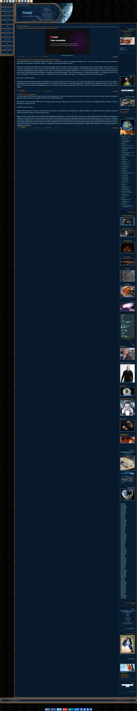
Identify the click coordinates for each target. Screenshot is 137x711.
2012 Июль (123, 503)
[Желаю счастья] (126, 633)
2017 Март (123, 565)
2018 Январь (123, 575)
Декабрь (25, 25)
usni (35, 56)
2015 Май (123, 544)
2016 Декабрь (123, 562)
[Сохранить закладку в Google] (7, 1)
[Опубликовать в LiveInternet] (10, 1)
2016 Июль (123, 557)
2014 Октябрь (123, 535)
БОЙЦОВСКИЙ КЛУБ (125, 191)
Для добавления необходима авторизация (127, 338)
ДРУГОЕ (123, 196)
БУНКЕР (127, 268)
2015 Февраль (123, 540)
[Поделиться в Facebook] (4, 1)
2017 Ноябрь (123, 572)
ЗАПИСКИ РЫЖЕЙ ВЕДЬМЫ (127, 206)
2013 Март (123, 513)
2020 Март (123, 587)
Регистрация (46, 19)
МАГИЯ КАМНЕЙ (124, 189)
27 (129, 480)
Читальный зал (127, 240)
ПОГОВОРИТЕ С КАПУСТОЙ (127, 152)
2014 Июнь (123, 531)
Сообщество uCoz (125, 675)
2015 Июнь (123, 545)
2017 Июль (123, 569)
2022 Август (123, 594)
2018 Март (123, 577)
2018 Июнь (123, 579)
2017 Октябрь (123, 571)
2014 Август (123, 533)
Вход (51, 19)
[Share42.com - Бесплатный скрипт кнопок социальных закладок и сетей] (31, 1)
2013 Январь (123, 510)
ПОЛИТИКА (23, 91)
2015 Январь (123, 539)
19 (127, 479)
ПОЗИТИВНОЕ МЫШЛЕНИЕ (127, 147)
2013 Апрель (123, 514)
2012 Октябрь (123, 507)
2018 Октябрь (123, 583)
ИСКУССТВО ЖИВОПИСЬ (126, 173)
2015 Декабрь (123, 551)
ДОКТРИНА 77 (123, 346)
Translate (131, 91)
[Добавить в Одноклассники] (19, 1)
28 (131, 480)
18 (125, 479)
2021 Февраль (123, 589)
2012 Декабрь (123, 509)
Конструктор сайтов (120, 700)
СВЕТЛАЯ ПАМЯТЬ (125, 199)
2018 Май (123, 578)
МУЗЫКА (123, 170)
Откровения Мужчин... (127, 215)
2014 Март (123, 527)
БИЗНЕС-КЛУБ (124, 194)
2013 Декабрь (123, 523)
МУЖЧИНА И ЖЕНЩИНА (126, 145)
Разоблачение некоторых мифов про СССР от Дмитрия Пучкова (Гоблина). (38, 28)
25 (125, 480)
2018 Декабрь (123, 585)
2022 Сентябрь (124, 595)
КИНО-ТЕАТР (124, 182)
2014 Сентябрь (124, 534)
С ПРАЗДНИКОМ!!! (125, 186)
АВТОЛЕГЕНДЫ (124, 154)
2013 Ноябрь (123, 522)
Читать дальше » (21, 90)
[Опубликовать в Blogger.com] (1, 1)
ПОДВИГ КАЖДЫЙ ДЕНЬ (125, 362)
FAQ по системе (124, 676)
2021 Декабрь (123, 591)
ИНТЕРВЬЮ (123, 168)
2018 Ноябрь (123, 584)
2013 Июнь (123, 516)
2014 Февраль (123, 526)
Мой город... (127, 257)
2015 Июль (123, 546)
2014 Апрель (123, 528)
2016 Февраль (123, 553)
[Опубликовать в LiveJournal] (13, 1)
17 (123, 479)
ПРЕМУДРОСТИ (124, 161)
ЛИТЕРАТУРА (124, 177)
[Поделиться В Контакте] (25, 1)
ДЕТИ (122, 143)
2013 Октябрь (123, 521)
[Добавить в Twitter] (22, 1)
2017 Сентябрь (124, 570)
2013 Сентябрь (124, 520)
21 (131, 479)
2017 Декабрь (123, 573)
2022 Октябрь (123, 596)
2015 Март (123, 541)
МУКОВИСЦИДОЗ (125, 140)
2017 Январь (123, 563)
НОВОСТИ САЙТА (125, 201)
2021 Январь (123, 588)
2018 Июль (123, 581)
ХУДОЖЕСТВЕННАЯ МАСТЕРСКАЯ (124, 435)
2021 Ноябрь (123, 590)
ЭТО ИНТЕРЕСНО (125, 163)
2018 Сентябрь (124, 582)
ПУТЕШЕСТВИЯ (124, 166)
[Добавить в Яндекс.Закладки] (28, 1)
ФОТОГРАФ (123, 175)
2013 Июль (123, 517)
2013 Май (123, 515)
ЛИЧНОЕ (123, 203)
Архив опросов (130, 622)
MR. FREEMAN (123, 385)
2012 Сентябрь (124, 506)
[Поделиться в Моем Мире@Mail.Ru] (16, 1)
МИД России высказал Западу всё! (27, 94)
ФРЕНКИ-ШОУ (123, 418)
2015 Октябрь (123, 550)
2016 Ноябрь (123, 560)
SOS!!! (122, 136)
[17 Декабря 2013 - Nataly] (81, 709)
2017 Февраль (123, 564)
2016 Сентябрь (124, 558)
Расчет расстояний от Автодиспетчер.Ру (124, 112)
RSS (29, 5)
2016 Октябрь (123, 559)
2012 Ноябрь (123, 508)
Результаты (124, 622)
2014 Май (123, 529)
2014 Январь (123, 525)
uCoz (126, 700)
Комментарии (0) (45, 56)
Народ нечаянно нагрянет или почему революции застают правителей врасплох (39, 59)
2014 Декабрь (123, 538)
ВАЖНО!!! (123, 138)
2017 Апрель (123, 566)
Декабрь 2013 (127, 472)
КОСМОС (123, 184)
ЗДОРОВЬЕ (123, 150)
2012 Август (123, 504)
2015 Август (123, 547)
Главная (41, 19)
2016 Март (123, 554)
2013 (22, 25)
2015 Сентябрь (124, 548)
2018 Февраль (123, 576)
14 (131, 477)
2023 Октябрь (123, 597)
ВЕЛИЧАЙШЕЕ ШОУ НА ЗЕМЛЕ (127, 398)
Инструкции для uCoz (125, 677)
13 (129, 477)
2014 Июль (123, 532)
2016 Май (123, 556)
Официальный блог (125, 674)
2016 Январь (123, 552)
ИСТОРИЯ (22, 56)
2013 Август (123, 519)
